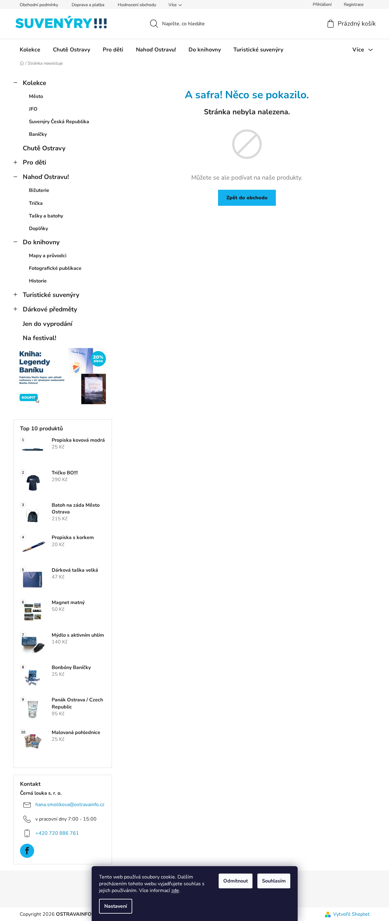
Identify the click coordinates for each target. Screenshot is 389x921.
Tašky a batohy (46, 216)
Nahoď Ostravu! (46, 176)
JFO (33, 109)
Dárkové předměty (50, 309)
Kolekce (34, 83)
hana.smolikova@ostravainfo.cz (69, 804)
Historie (38, 281)
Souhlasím (274, 881)
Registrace (353, 4)
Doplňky (38, 228)
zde (175, 890)
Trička (36, 203)
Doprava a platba (88, 5)
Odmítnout (235, 881)
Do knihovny (41, 242)
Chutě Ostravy (44, 148)
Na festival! (39, 338)
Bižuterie (39, 190)
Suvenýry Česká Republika (59, 121)
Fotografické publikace (55, 268)
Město (36, 96)
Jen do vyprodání (47, 323)
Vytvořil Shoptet (351, 914)
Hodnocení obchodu (137, 5)
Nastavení (115, 906)
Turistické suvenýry (51, 294)
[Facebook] (27, 851)
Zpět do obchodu (247, 197)
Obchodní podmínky (39, 5)
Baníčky (38, 134)
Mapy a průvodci (47, 255)
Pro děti (34, 162)
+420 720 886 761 (57, 833)
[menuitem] (30, 49)
